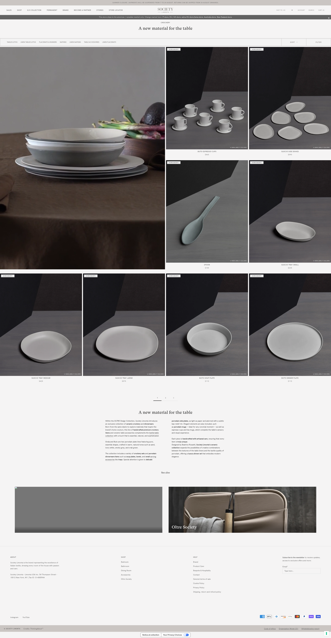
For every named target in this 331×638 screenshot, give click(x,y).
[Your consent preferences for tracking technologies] (326, 633)
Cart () (321, 10)
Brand (66, 10)
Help (195, 557)
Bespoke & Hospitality (202, 570)
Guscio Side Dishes (290, 151)
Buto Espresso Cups (207, 151)
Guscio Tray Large (124, 378)
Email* (285, 567)
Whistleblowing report (310, 629)
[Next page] (174, 398)
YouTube (25, 617)
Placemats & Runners (48, 42)
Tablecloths (12, 42)
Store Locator (116, 10)
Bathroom (125, 566)
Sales (9, 10)
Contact (196, 575)
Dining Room (126, 570)
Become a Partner (82, 10)
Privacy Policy (198, 588)
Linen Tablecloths (28, 42)
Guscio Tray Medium (41, 378)
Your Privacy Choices (172, 635)
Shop (123, 557)
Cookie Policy (198, 583)
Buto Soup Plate (207, 378)
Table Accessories (91, 42)
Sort (292, 42)
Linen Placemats (109, 42)
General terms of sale (202, 579)
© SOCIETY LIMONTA (12, 629)
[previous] (8, 510)
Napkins (63, 42)
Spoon (207, 265)
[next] (323, 510)
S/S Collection (34, 10)
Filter (319, 42)
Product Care (198, 566)
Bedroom (125, 562)
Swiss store (198, 17)
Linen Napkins (75, 42)
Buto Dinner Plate (290, 378)
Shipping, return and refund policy (207, 592)
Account (301, 10)
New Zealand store (224, 17)
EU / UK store (175, 17)
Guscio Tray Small (290, 265)
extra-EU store (188, 17)
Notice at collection (150, 635)
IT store (165, 17)
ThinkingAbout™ (36, 629)
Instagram (14, 617)
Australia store (210, 17)
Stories (99, 10)
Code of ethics (270, 629)
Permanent (52, 10)
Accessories (125, 575)
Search (311, 10)
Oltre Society (126, 579)
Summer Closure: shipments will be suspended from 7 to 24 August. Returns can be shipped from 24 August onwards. (165, 2)
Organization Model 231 (288, 629)
